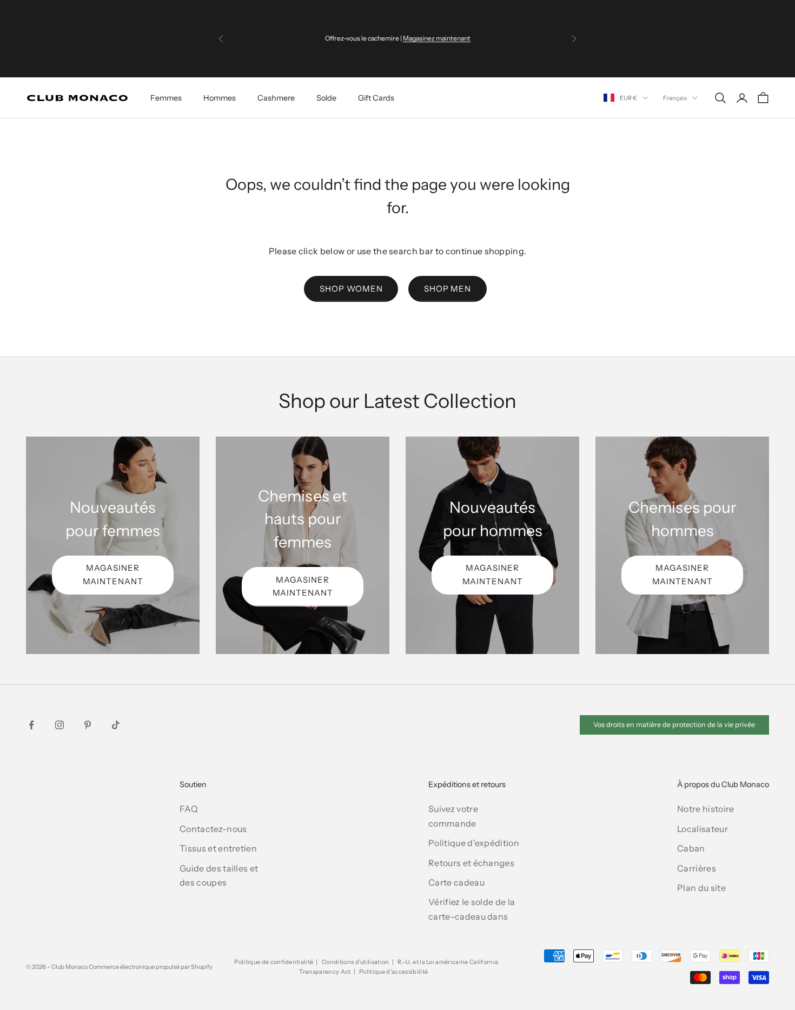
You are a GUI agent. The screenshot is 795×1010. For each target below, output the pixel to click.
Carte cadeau (456, 882)
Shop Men (447, 288)
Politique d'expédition (473, 842)
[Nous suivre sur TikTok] (115, 724)
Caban (691, 848)
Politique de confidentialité (273, 962)
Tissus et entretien (218, 848)
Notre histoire (705, 808)
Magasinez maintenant (437, 38)
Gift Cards (376, 98)
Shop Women (351, 288)
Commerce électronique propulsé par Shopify (151, 967)
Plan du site (701, 887)
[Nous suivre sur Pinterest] (87, 724)
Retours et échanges (471, 862)
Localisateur (702, 828)
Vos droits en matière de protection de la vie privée (674, 725)
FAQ (189, 808)
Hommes (219, 98)
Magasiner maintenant (113, 574)
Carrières (696, 868)
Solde (326, 98)
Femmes (166, 98)
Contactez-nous (213, 828)
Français (675, 98)
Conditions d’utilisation (355, 962)
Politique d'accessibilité (393, 971)
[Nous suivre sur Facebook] (31, 724)
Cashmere (276, 98)
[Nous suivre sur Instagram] (59, 724)
